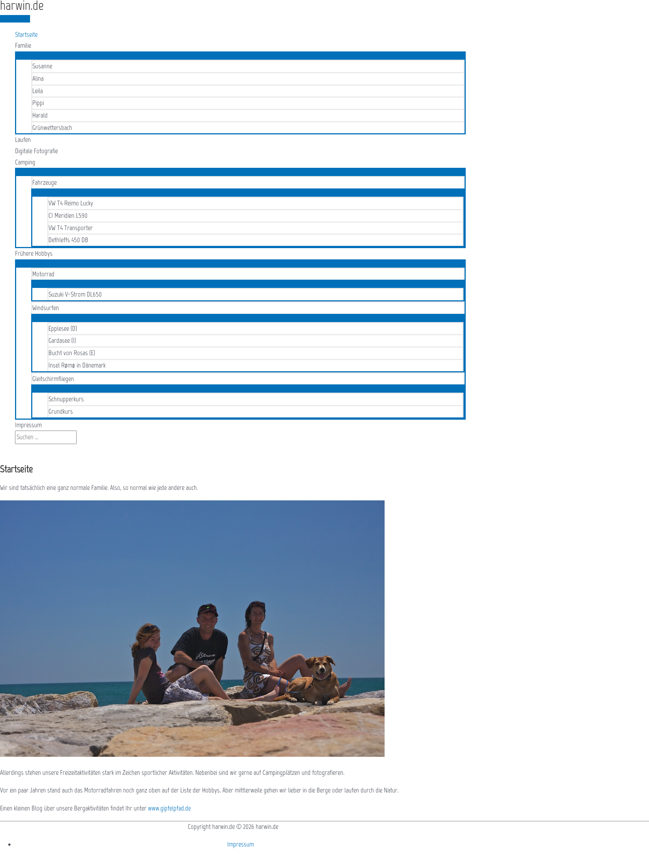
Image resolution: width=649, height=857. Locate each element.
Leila (37, 91)
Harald (40, 115)
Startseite (26, 34)
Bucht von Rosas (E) (71, 353)
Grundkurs (60, 411)
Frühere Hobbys (34, 253)
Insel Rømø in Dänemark (77, 365)
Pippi (38, 103)
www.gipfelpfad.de (169, 808)
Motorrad (43, 274)
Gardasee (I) (62, 340)
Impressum (28, 425)
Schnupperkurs (66, 399)
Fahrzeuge (44, 182)
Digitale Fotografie (36, 151)
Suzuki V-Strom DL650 (75, 294)
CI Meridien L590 (68, 215)
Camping (25, 162)
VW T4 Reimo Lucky (70, 203)
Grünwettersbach (52, 128)
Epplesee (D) (62, 328)
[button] (17, 449)
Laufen (23, 140)
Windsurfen (45, 308)
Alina (38, 78)
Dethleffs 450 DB (68, 240)
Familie (23, 45)
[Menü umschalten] (240, 55)
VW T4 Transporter (70, 228)
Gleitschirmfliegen (53, 379)
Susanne (42, 66)
